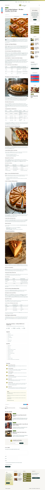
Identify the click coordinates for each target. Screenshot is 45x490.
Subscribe (35, 68)
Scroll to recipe (17, 16)
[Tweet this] (25, 14)
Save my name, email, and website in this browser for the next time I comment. (14, 462)
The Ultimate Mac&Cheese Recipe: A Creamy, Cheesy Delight (34, 96)
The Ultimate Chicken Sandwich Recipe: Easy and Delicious (20, 474)
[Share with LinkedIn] (26, 14)
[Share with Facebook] (23, 14)
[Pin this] (27, 14)
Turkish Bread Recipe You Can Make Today (36, 56)
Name (6, 456)
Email (6, 458)
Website (6, 460)
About (35, 19)
